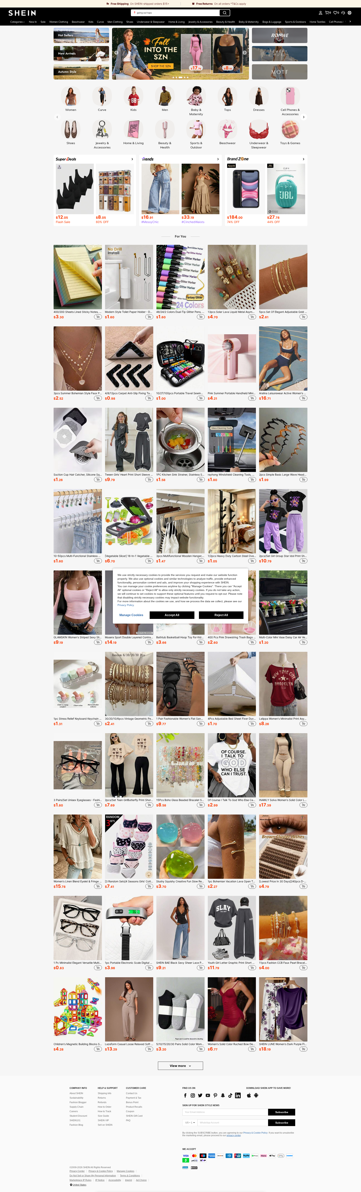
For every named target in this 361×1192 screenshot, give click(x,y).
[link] (90, 4)
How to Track (104, 1111)
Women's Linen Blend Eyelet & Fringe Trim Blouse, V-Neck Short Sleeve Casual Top (78, 881)
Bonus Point (132, 1102)
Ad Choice (141, 1180)
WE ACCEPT (189, 1149)
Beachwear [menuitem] (78, 21)
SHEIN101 (75, 1120)
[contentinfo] (238, 1158)
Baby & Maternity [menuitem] (249, 21)
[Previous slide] (116, 52)
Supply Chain (76, 1107)
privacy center (234, 1135)
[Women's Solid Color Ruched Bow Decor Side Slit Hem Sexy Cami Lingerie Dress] (232, 1009)
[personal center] (320, 13)
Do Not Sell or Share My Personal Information (93, 1175)
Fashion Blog (76, 1125)
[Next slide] (244, 52)
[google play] (256, 1097)
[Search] (225, 13)
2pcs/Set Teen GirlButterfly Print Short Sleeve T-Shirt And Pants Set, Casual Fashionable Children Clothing (129, 800)
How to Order (104, 1107)
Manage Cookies (125, 1171)
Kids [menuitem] (91, 21)
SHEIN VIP (103, 1120)
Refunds (102, 1102)
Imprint (128, 1180)
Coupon (130, 1111)
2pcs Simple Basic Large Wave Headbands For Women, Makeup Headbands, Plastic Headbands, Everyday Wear (283, 474)
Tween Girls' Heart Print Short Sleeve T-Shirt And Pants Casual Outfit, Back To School (129, 474)
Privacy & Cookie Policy (255, 1132)
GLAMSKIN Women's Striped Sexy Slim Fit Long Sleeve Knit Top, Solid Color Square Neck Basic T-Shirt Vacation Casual (78, 637)
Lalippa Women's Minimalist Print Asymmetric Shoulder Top (283, 718)
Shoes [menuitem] (129, 21)
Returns (102, 1098)
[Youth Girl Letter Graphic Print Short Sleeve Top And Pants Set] (232, 928)
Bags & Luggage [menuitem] (271, 21)
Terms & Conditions (130, 1175)
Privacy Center (77, 1171)
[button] (343, 13)
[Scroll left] (345, 22)
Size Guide (103, 1116)
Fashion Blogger (78, 1102)
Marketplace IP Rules (80, 1180)
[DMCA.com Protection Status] (194, 1167)
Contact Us (131, 1093)
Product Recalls (134, 1107)
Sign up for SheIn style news (200, 1105)
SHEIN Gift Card (134, 1116)
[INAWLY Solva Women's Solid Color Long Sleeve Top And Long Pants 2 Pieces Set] (283, 765)
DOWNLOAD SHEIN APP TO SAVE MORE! (268, 1088)
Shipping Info (104, 1093)
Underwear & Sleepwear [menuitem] (151, 21)
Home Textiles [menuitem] (317, 21)
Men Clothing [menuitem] (115, 21)
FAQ (128, 1120)
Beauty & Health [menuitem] (225, 21)
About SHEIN (76, 1093)
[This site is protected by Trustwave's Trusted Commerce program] (185, 1167)
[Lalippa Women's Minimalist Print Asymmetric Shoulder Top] (283, 684)
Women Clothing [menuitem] (58, 21)
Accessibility (114, 1180)
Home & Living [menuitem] (176, 21)
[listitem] (78, 282)
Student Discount (78, 1116)
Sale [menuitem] (43, 21)
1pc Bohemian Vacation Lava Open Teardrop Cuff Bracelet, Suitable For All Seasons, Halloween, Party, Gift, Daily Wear (232, 881)
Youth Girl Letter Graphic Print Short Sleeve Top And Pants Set (232, 962)
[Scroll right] (350, 22)
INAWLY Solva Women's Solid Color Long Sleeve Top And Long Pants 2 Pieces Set (283, 800)
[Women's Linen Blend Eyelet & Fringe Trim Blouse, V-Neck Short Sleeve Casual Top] (78, 847)
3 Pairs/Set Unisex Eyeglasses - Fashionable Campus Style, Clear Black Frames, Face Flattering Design (78, 800)
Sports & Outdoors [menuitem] (295, 21)
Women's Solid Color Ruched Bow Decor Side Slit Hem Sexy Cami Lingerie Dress (232, 1044)
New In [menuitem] (33, 21)
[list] (212, 1095)
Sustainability (76, 1098)
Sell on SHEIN (105, 1125)
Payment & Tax (133, 1098)
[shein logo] (22, 13)
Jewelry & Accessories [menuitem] (200, 21)
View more (178, 1066)
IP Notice (100, 1180)
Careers (74, 1111)
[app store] (249, 1097)
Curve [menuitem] (100, 21)
